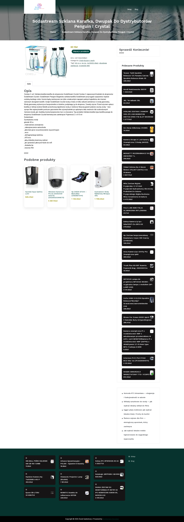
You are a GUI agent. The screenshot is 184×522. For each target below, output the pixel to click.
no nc (84, 63)
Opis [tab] (29, 84)
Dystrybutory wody (87, 61)
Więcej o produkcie (81, 51)
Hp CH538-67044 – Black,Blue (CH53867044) (79, 194)
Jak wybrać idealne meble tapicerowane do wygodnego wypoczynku (136, 435)
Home (53, 32)
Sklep (129, 9)
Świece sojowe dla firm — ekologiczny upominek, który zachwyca (136, 422)
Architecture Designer (111, 519)
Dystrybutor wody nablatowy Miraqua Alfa (102, 194)
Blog (136, 9)
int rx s (78, 63)
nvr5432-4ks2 (92, 63)
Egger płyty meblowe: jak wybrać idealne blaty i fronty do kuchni (138, 412)
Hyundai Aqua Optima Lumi (33, 193)
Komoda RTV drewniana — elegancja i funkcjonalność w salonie (139, 395)
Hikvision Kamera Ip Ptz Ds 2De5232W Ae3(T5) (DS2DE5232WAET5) (56, 195)
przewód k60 (84, 66)
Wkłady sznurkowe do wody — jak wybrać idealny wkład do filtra (138, 404)
